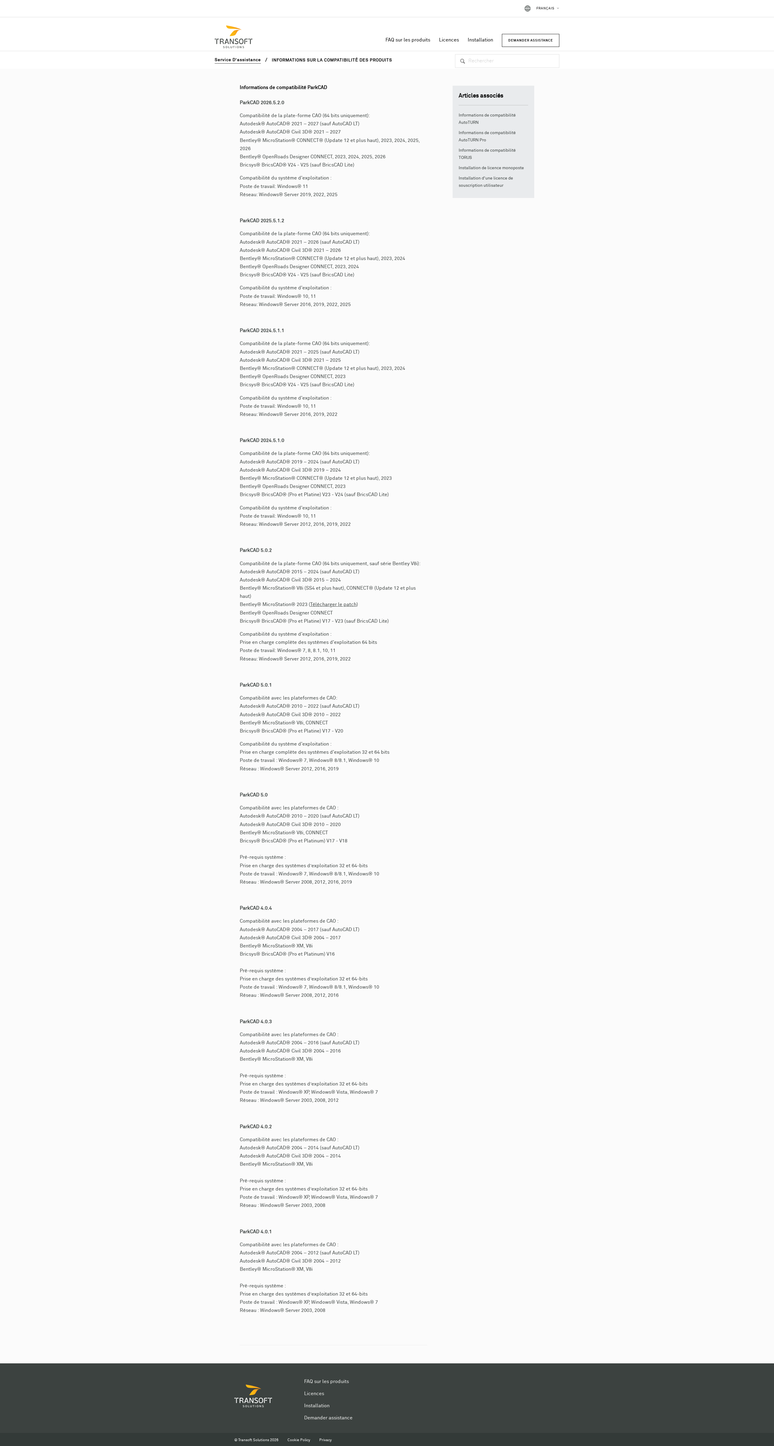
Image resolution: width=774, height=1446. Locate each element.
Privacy (325, 1440)
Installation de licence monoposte (491, 168)
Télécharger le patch (333, 604)
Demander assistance (328, 1417)
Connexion (503, 8)
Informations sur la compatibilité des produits (332, 60)
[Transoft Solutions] (233, 37)
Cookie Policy (299, 1440)
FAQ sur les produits (407, 40)
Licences (449, 40)
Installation (480, 40)
